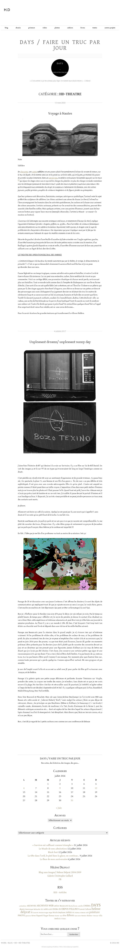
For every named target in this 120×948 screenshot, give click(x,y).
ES (60, 909)
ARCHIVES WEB (45, 905)
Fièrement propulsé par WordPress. (50, 946)
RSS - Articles (60, 892)
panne (34, 172)
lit (32, 912)
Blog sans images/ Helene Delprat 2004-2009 (60, 872)
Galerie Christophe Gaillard (60, 875)
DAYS (96, 905)
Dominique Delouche (32, 909)
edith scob (48, 909)
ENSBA (55, 909)
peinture (94, 912)
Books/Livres (73, 906)
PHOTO (21, 915)
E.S (42, 909)
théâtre (89, 916)
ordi (87, 912)
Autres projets (110, 28)
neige (50, 912)
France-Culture (84, 909)
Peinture (31, 28)
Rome (57, 916)
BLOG (6, 28)
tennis (83, 916)
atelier (56, 906)
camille (80, 906)
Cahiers (70, 28)
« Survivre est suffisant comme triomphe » (52, 845)
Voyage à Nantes (60, 113)
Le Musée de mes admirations (53, 848)
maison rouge (43, 912)
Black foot (53, 852)
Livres (82, 28)
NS (73, 912)
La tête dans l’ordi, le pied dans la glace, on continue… (53, 855)
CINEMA (87, 906)
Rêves (33, 915)
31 (72, 800)
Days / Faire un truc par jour (60, 45)
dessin (22, 909)
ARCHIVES (31, 906)
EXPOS (65, 909)
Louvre (35, 912)
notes (69, 912)
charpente (24, 172)
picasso (28, 916)
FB (60, 879)
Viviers (63, 919)
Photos (57, 28)
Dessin (18, 28)
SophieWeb (75, 946)
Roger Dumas (48, 915)
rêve (64, 915)
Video (45, 28)
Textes (94, 28)
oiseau (77, 912)
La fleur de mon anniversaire (53, 859)
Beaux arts (64, 906)
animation (22, 906)
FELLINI (73, 909)
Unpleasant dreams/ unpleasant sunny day (60, 342)
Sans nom (77, 916)
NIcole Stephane (59, 912)
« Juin (59, 808)
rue (61, 916)
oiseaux (82, 912)
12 (96, 788)
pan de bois (53, 178)
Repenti (39, 915)
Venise (95, 916)
